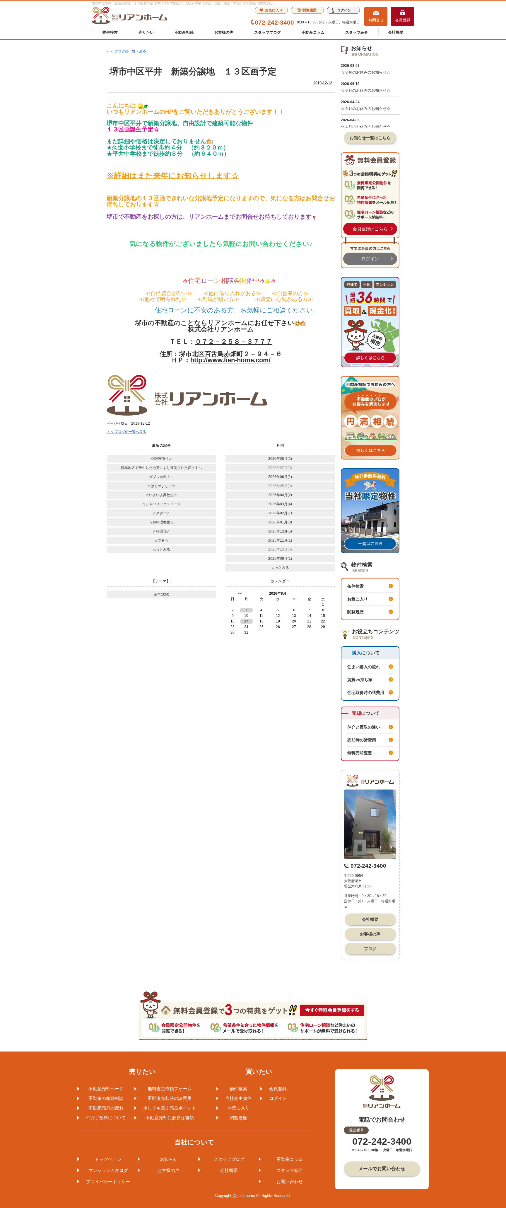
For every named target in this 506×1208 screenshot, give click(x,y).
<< (240, 593)
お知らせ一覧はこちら (370, 137)
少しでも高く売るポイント (169, 1107)
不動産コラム (313, 32)
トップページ (108, 1159)
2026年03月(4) (280, 504)
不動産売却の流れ (106, 1107)
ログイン (344, 10)
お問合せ (376, 20)
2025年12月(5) (280, 531)
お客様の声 (223, 32)
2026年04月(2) (280, 495)
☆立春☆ (161, 540)
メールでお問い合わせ (381, 1168)
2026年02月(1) (280, 513)
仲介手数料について (106, 1117)
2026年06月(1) (280, 477)
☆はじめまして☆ (161, 486)
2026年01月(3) (280, 522)
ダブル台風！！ (161, 477)
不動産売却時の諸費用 (170, 1098)
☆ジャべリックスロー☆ (161, 504)
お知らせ (168, 1159)
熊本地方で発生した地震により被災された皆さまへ (161, 468)
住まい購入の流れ (363, 666)
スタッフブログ (267, 32)
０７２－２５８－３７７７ (233, 341)
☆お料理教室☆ (161, 522)
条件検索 (355, 586)
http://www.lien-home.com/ (230, 360)
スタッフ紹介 (356, 32)
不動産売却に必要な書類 (170, 1117)
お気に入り (274, 10)
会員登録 (402, 20)
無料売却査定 (359, 753)
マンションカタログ (108, 1170)
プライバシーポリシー (108, 1181)
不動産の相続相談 (106, 1098)
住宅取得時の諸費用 (365, 692)
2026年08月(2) (280, 459)
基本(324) (161, 594)
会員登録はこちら (370, 228)
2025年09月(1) (280, 559)
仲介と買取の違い (363, 727)
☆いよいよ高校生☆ (161, 495)
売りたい (146, 32)
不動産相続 (184, 32)
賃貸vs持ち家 (359, 679)
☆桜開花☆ (161, 531)
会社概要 (395, 32)
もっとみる (161, 549)
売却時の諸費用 (361, 740)
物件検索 (110, 32)
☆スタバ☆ (161, 513)
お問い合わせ (289, 1181)
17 (246, 621)
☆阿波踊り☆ (161, 459)
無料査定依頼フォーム (170, 1088)
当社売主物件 (238, 1098)
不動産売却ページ (106, 1088)
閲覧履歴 (309, 10)
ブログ (370, 948)
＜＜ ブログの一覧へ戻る (126, 51)
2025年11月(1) (280, 540)
